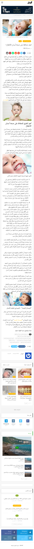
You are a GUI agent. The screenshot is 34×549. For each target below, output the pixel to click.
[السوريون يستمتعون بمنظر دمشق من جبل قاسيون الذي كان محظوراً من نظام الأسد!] (28, 474)
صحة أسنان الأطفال (12, 340)
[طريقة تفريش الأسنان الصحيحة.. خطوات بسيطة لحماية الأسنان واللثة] (9, 390)
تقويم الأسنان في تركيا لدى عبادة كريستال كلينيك (24, 340)
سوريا (17, 495)
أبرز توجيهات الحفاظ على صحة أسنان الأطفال (24, 336)
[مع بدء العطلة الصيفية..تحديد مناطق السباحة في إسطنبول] (28, 460)
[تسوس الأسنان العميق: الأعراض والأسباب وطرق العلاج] (24, 373)
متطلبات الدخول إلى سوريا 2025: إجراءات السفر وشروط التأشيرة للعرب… (14, 466)
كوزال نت (5, 100)
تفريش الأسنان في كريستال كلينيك (9, 338)
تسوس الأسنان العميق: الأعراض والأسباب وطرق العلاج (17, 509)
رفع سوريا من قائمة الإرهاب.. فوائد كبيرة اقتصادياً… (17, 519)
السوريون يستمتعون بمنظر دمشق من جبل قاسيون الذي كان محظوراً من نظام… (14, 473)
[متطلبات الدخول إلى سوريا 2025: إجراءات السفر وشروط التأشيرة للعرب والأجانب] (28, 467)
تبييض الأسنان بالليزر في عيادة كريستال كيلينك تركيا (23, 338)
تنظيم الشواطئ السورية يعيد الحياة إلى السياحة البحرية (17, 452)
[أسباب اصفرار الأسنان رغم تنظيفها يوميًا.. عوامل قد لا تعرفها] (24, 390)
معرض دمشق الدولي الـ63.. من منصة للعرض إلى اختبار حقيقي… (17, 499)
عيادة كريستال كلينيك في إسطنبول (26, 342)
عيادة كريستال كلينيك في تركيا (14, 342)
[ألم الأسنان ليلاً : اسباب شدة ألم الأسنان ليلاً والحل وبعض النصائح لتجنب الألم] (9, 373)
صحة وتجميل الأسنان (27, 41)
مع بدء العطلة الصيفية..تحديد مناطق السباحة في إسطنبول (14, 459)
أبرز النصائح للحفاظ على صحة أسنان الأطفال (21, 334)
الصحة (20, 41)
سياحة (17, 447)
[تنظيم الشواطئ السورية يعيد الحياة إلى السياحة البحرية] (17, 446)
